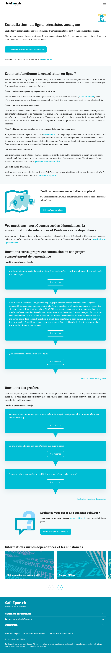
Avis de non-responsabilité (60, 634)
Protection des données (34, 634)
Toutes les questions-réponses (93, 379)
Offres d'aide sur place (53, 210)
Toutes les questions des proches (91, 499)
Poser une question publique (55, 532)
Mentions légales (12, 634)
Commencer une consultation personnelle (26, 49)
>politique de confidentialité (47, 161)
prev (50, 587)
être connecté (49, 134)
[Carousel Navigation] (55, 587)
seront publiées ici (77, 518)
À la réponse (55, 282)
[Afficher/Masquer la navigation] (104, 4)
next (60, 587)
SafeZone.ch (13, 4)
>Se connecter (46, 59)
